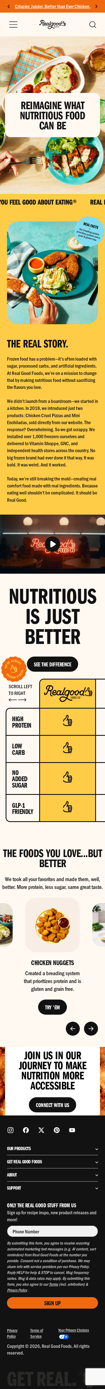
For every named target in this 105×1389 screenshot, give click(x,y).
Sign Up (52, 1303)
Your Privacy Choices (73, 1330)
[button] (92, 24)
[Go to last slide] (9, 6)
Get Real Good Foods (24, 1161)
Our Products (19, 1148)
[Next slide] (96, 6)
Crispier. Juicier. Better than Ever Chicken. (52, 6)
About (12, 1175)
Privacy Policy (12, 1333)
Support (14, 1188)
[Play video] (52, 544)
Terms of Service (36, 1333)
